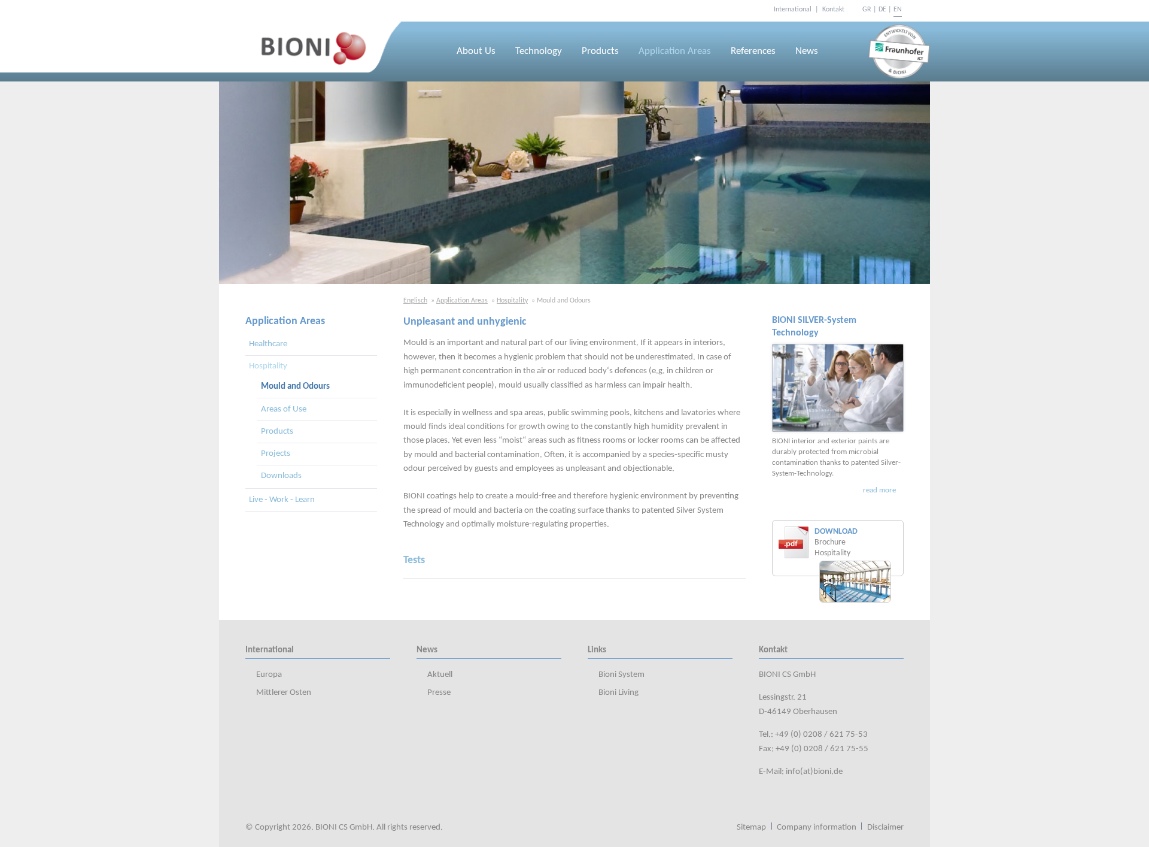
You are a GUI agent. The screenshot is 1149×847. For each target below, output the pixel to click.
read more (879, 490)
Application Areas (675, 51)
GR (866, 9)
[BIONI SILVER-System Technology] (838, 387)
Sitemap (751, 827)
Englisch (415, 300)
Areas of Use (283, 409)
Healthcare (268, 344)
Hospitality (512, 300)
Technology (538, 51)
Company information (816, 827)
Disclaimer (885, 827)
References (753, 51)
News (806, 51)
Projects (275, 453)
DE (882, 9)
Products (600, 51)
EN (897, 9)
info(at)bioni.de (814, 771)
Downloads (281, 475)
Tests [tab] (414, 560)
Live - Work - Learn (282, 499)
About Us (476, 51)
